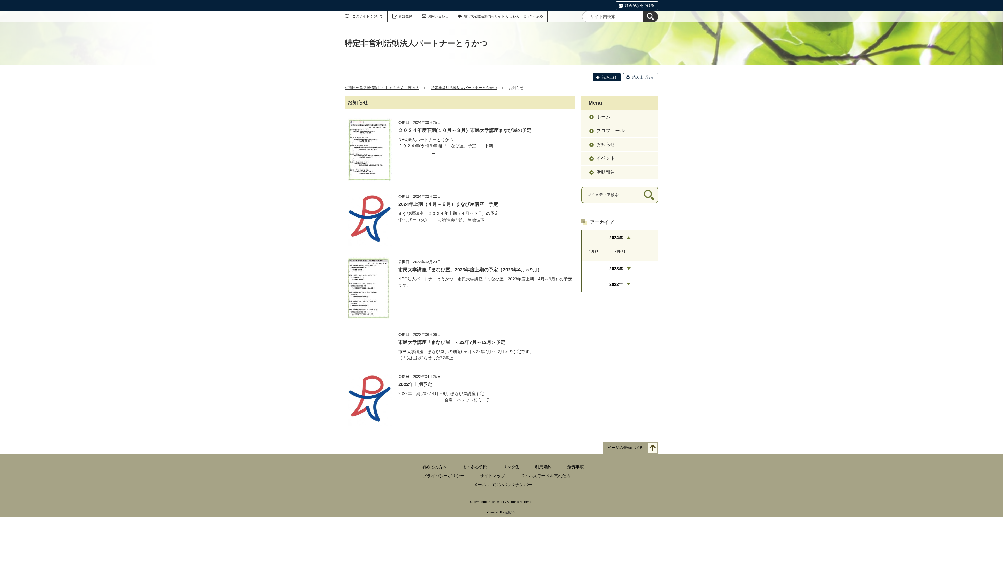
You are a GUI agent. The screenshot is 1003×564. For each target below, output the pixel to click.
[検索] (650, 16)
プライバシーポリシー (443, 476)
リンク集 (511, 467)
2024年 (616, 238)
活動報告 (605, 172)
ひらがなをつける (639, 5)
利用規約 (543, 467)
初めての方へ (434, 467)
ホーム (603, 116)
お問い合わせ (438, 16)
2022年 (616, 284)
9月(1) (594, 251)
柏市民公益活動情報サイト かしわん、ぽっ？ (382, 88)
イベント (605, 158)
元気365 (510, 512)
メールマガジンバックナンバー (503, 485)
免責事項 (575, 467)
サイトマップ (492, 476)
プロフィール (610, 130)
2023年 (616, 269)
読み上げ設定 (643, 77)
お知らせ (605, 144)
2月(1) (620, 251)
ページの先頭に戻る (625, 447)
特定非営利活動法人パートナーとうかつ (464, 88)
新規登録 (405, 16)
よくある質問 (474, 467)
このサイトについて (367, 16)
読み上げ (609, 77)
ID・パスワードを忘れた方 (545, 476)
